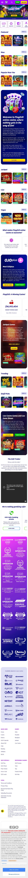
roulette (12, 133)
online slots (21, 132)
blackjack (5, 133)
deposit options (18, 152)
